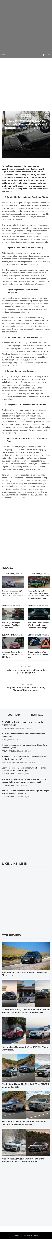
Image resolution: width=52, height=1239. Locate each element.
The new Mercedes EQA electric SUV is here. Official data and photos (12, 593)
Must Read (37, 715)
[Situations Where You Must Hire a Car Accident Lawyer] (39, 643)
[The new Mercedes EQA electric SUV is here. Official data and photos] (13, 582)
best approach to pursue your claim (20, 281)
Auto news (26, 115)
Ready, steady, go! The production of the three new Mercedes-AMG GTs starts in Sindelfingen (38, 594)
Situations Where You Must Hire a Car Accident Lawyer (38, 654)
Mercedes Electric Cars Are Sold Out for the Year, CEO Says (13, 654)
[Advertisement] (26, 26)
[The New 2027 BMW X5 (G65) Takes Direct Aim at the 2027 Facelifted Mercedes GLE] (26, 1105)
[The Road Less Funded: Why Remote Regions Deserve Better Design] (39, 614)
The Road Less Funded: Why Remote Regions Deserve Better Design (38, 625)
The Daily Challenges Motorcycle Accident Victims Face (11, 625)
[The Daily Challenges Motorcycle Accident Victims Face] (13, 614)
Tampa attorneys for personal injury (30, 239)
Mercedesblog (10, 128)
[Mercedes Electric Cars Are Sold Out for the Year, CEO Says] (13, 643)
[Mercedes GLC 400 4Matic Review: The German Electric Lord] (26, 956)
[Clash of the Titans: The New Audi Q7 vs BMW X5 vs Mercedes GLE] (26, 1068)
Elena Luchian (8, 574)
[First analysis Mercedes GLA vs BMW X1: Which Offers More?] (26, 1030)
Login (48, 55)
